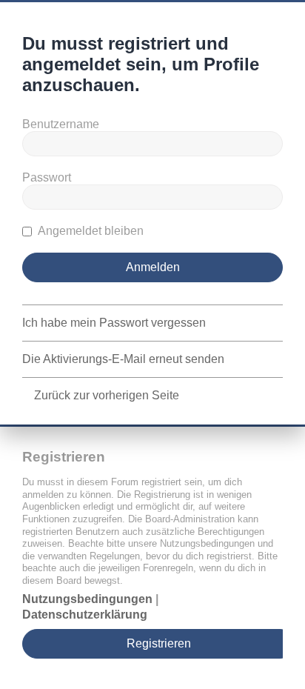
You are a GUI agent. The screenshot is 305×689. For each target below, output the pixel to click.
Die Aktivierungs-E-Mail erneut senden (123, 359)
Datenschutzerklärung (84, 614)
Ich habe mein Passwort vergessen (114, 322)
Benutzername (60, 124)
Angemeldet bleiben (90, 230)
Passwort (46, 177)
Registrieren (159, 643)
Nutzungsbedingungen (87, 599)
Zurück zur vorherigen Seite (106, 395)
